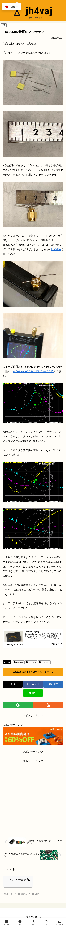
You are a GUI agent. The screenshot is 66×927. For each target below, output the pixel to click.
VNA (8, 662)
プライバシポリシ (33, 916)
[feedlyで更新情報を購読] (18, 705)
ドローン (46, 662)
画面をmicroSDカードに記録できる (33, 371)
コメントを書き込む (18, 881)
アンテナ (33, 662)
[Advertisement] (33, 796)
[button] (59, 592)
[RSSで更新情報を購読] (48, 705)
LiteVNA (56, 249)
